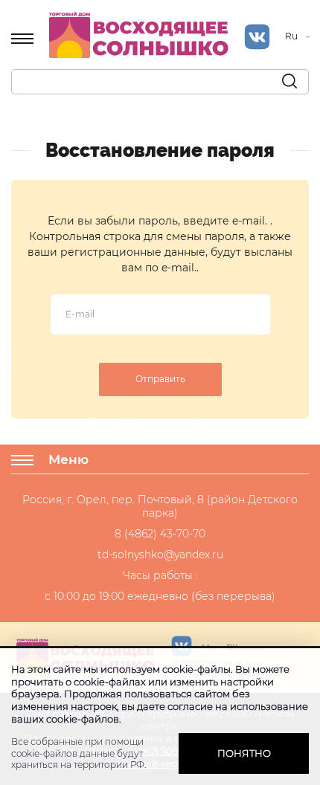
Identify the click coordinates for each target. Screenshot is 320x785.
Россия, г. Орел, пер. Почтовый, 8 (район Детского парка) (160, 506)
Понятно (244, 753)
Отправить (160, 378)
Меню (68, 459)
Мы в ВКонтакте (234, 647)
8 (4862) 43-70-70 (160, 533)
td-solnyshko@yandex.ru (160, 554)
